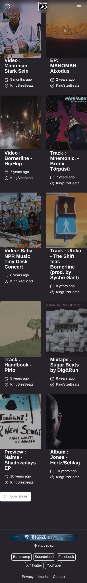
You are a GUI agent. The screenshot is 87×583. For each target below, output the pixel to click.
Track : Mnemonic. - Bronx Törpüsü (64, 161)
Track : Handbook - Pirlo (17, 365)
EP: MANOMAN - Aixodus (64, 66)
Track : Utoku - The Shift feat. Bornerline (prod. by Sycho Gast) (65, 264)
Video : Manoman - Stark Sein (17, 66)
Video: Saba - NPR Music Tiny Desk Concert (19, 259)
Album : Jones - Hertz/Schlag (65, 457)
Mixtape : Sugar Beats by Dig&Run (64, 365)
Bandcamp (21, 557)
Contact (59, 577)
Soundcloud (44, 557)
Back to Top (46, 546)
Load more (18, 496)
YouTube (54, 565)
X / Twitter (34, 565)
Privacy (27, 577)
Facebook (66, 557)
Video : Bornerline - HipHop (18, 158)
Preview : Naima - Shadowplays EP (20, 460)
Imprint (43, 577)
